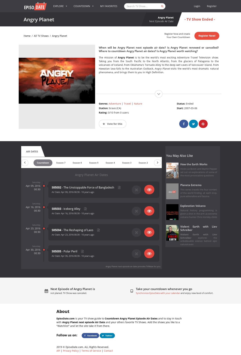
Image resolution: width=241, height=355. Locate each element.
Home (27, 35)
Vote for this (114, 123)
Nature (138, 103)
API (58, 350)
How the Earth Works (193, 164)
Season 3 (126, 162)
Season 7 (60, 162)
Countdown (43, 162)
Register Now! (206, 35)
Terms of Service (91, 350)
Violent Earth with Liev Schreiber (198, 228)
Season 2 (143, 162)
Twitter (108, 335)
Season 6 (77, 162)
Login (197, 6)
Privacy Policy (71, 350)
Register (212, 6)
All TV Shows (41, 35)
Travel (127, 103)
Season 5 (93, 162)
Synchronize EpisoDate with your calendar (158, 293)
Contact (108, 350)
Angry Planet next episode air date (121, 266)
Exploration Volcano (193, 206)
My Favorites (108, 6)
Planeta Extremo (190, 185)
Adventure (115, 103)
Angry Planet (59, 35)
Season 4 (110, 162)
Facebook (92, 335)
